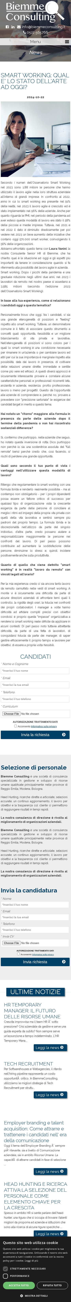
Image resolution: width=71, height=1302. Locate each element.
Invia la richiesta (35, 735)
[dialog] (35, 1269)
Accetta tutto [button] (19, 1285)
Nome (6, 898)
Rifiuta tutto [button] (52, 1285)
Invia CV (7, 936)
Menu (35, 41)
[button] (35, 1295)
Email (5, 678)
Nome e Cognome (14, 664)
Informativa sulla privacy (44, 726)
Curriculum (9, 706)
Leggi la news (47, 1048)
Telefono (8, 692)
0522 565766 (37, 32)
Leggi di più (31, 1260)
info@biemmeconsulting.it (43, 27)
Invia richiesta (35, 962)
